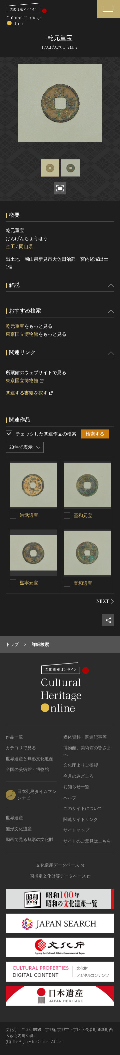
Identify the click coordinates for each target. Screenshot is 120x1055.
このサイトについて (82, 808)
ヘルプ (69, 797)
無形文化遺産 (19, 828)
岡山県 (26, 246)
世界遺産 (14, 817)
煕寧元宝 (29, 583)
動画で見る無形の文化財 (29, 839)
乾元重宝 (15, 326)
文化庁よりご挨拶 (80, 765)
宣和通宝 (83, 583)
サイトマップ (76, 830)
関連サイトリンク (80, 819)
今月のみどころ (78, 776)
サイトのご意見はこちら (87, 841)
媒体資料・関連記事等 (85, 737)
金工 (10, 246)
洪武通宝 (29, 515)
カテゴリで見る (21, 747)
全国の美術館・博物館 (27, 769)
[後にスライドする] (105, 601)
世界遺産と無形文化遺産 (29, 758)
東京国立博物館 (22, 334)
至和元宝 (83, 515)
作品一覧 (14, 737)
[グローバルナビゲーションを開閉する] (108, 9)
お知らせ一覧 (76, 786)
